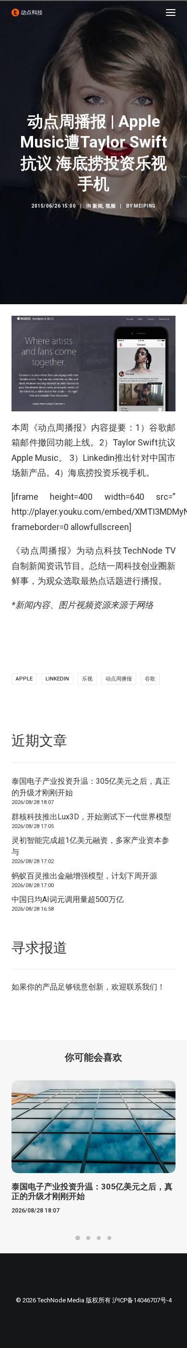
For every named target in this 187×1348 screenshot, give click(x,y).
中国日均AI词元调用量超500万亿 (68, 899)
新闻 (98, 206)
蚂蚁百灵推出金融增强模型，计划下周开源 (84, 875)
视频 (110, 206)
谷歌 (150, 679)
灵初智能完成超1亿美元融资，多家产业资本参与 (90, 846)
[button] (170, 12)
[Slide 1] (77, 1238)
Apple (24, 679)
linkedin (57, 679)
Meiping (145, 206)
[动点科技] (27, 12)
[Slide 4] (109, 1238)
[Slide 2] (88, 1238)
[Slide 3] (99, 1238)
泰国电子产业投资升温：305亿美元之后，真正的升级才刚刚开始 (91, 787)
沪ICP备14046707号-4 (142, 1300)
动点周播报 (118, 679)
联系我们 (142, 986)
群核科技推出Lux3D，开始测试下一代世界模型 (91, 816)
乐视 (87, 679)
